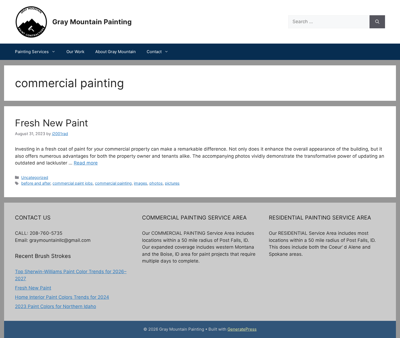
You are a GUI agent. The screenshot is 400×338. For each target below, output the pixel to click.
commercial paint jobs (73, 183)
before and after (35, 183)
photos (156, 183)
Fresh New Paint (51, 123)
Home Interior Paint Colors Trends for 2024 (62, 297)
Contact (154, 51)
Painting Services (32, 51)
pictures (172, 183)
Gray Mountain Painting (92, 22)
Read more (86, 163)
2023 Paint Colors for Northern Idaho (55, 306)
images (140, 183)
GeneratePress (242, 329)
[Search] (377, 21)
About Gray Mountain (115, 51)
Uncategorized (34, 177)
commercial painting (113, 183)
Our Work (75, 51)
